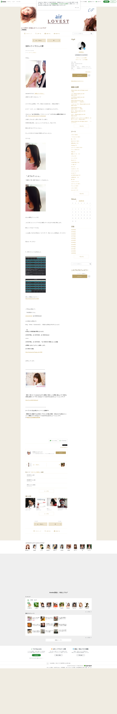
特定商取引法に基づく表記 (82, 667)
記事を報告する (64, 447)
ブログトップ (29, 33)
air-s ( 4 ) (73, 166)
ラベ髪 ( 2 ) (73, 164)
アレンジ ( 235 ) (74, 185)
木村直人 (81, 52)
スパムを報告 (50, 667)
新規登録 (106, 1)
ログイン (113, 1)
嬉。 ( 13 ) (73, 139)
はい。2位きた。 (39, 40)
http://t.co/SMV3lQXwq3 (31, 400)
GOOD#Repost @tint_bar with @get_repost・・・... (77, 98)
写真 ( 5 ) (73, 151)
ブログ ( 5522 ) (74, 134)
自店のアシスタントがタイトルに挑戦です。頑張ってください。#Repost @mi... (81, 118)
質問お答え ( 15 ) (75, 143)
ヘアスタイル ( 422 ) (75, 136)
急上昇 (35, 599)
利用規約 (63, 667)
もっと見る (46, 491)
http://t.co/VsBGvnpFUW (33, 417)
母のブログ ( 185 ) (75, 141)
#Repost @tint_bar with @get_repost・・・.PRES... (77, 108)
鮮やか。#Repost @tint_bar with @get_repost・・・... (78, 111)
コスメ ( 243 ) (74, 188)
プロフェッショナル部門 (81, 57)
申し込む (80, 655)
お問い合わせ (57, 667)
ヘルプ (90, 667)
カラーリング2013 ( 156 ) (76, 147)
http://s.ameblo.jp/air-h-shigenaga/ (37, 116)
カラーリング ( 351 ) (75, 183)
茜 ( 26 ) (73, 179)
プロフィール (78, 59)
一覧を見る (81, 126)
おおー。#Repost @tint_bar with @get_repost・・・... (78, 115)
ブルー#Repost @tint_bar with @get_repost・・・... (77, 94)
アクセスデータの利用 (71, 667)
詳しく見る (58, 655)
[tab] (28, 600)
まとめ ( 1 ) (73, 173)
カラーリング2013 (32, 52)
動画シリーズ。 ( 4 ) (75, 153)
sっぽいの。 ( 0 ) (75, 168)
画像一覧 (48, 33)
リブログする (63, 440)
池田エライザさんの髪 (34, 46)
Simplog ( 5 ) (74, 145)
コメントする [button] (54, 440)
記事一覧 (39, 33)
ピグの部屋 (85, 59)
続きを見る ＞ (89, 71)
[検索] (91, 34)
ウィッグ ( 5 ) (74, 158)
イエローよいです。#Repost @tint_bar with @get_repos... (80, 104)
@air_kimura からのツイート (77, 81)
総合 (28, 599)
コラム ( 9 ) (73, 156)
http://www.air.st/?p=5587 (32, 298)
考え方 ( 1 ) (73, 160)
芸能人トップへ (58, 640)
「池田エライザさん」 (39, 93)
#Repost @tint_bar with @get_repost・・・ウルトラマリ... (81, 122)
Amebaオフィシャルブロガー (81, 54)
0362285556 (28, 316)
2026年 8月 (81, 201)
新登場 (31, 599)
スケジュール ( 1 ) (75, 170)
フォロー (61, 452)
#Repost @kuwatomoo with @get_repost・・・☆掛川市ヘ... (78, 101)
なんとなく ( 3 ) (74, 190)
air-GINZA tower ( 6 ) (75, 175)
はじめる (36, 655)
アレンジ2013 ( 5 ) (75, 149)
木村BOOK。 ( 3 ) (75, 177)
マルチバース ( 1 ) (75, 181)
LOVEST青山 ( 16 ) (75, 162)
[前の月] (76, 201)
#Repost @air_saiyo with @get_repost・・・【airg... (81, 91)
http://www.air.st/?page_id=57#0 (33, 352)
